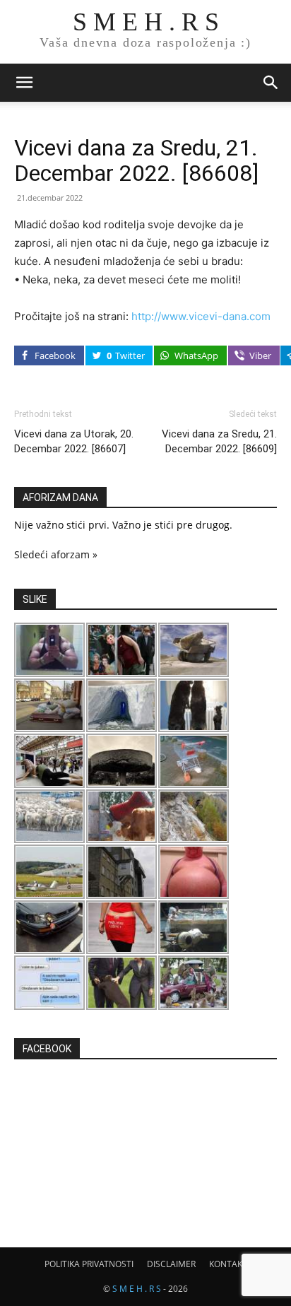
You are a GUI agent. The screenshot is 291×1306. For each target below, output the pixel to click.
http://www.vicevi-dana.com (201, 316)
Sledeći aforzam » (55, 554)
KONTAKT (228, 1264)
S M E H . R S (136, 1289)
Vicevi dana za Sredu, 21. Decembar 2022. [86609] (219, 441)
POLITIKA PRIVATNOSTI (88, 1264)
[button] (24, 83)
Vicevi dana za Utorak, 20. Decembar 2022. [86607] (73, 441)
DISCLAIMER (171, 1264)
